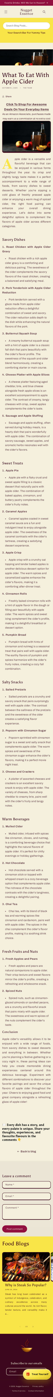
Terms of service (18, 1391)
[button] (6, 12)
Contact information (36, 1391)
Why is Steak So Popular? (25, 1285)
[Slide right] (33, 1326)
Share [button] (9, 96)
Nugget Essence (22, 1386)
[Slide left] (20, 1326)
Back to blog (28, 1151)
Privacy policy (38, 1386)
